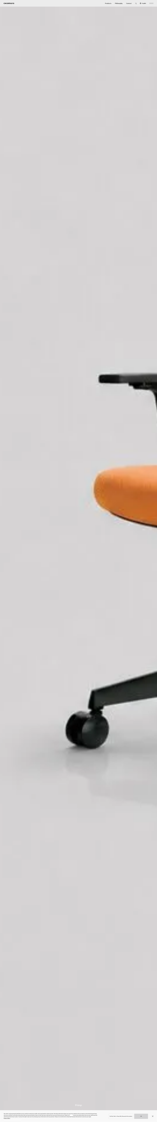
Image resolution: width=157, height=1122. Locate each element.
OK (141, 1116)
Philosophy (118, 3)
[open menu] (151, 3)
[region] (78, 1116)
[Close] (153, 1116)
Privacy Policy (7, 1118)
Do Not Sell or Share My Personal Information (121, 1116)
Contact (129, 3)
